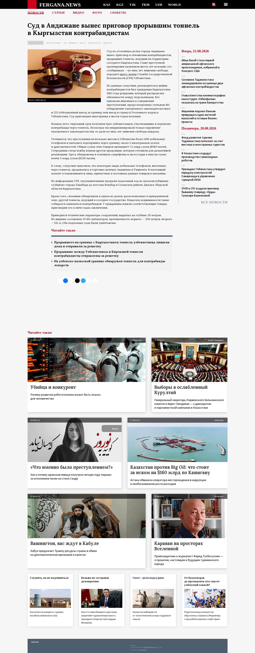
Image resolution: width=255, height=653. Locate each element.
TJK (132, 4)
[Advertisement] (127, 308)
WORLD (174, 4)
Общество (107, 43)
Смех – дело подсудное (148, 577)
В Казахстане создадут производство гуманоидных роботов (200, 156)
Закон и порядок (53, 43)
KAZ (106, 4)
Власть (83, 43)
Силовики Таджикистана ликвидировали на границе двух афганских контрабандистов (202, 83)
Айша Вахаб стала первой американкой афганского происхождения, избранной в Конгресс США (201, 65)
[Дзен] (77, 280)
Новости (36, 12)
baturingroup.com (150, 647)
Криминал (72, 43)
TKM (145, 4)
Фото (97, 12)
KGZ (120, 4)
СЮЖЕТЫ (118, 12)
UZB (158, 4)
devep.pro (143, 650)
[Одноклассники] (71, 280)
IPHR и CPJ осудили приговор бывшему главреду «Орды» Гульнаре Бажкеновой (200, 192)
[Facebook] (89, 280)
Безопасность (94, 43)
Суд (64, 43)
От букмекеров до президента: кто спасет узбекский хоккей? (202, 581)
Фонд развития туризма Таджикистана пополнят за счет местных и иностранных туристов (203, 141)
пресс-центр (128, 74)
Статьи (58, 12)
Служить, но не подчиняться (49, 577)
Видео (78, 12)
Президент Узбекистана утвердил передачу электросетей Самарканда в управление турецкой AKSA (203, 174)
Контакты (35, 642)
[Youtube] (95, 280)
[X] (59, 280)
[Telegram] (83, 280)
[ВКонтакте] (65, 280)
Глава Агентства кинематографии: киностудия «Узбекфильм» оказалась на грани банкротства (204, 99)
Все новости (214, 202)
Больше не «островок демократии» (95, 579)
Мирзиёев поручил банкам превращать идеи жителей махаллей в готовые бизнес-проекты (200, 116)
